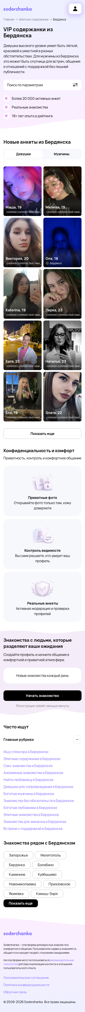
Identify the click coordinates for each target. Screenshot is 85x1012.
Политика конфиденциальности (26, 985)
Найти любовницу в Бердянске (28, 779)
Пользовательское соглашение (26, 978)
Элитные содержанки (33, 19)
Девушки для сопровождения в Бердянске (38, 786)
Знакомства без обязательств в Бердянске (38, 800)
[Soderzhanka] (17, 8)
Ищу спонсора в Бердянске (25, 751)
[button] (18, 855)
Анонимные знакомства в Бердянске (33, 772)
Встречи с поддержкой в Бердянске (33, 828)
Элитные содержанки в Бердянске (31, 758)
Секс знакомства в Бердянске (28, 765)
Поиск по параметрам (25, 85)
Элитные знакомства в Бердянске (31, 814)
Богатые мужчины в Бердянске (28, 793)
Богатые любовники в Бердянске (30, 807)
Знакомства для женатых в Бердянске (34, 821)
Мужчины (61, 154)
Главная (8, 19)
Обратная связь (15, 992)
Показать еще (42, 433)
